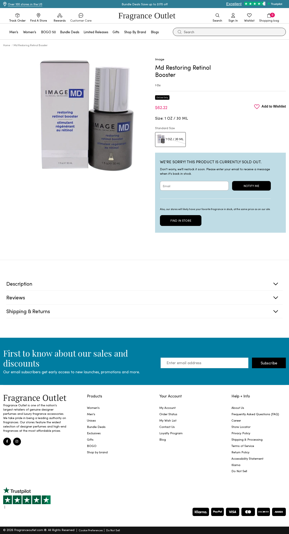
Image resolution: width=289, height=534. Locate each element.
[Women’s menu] (39, 31)
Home (7, 45)
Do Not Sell (113, 530)
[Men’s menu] (21, 31)
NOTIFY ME (251, 186)
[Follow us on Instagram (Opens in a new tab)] (17, 441)
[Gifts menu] (122, 31)
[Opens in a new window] (27, 498)
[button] (81, 17)
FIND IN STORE (180, 221)
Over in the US (25, 4)
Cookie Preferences (91, 530)
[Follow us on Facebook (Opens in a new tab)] (7, 441)
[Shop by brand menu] (148, 31)
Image (159, 59)
